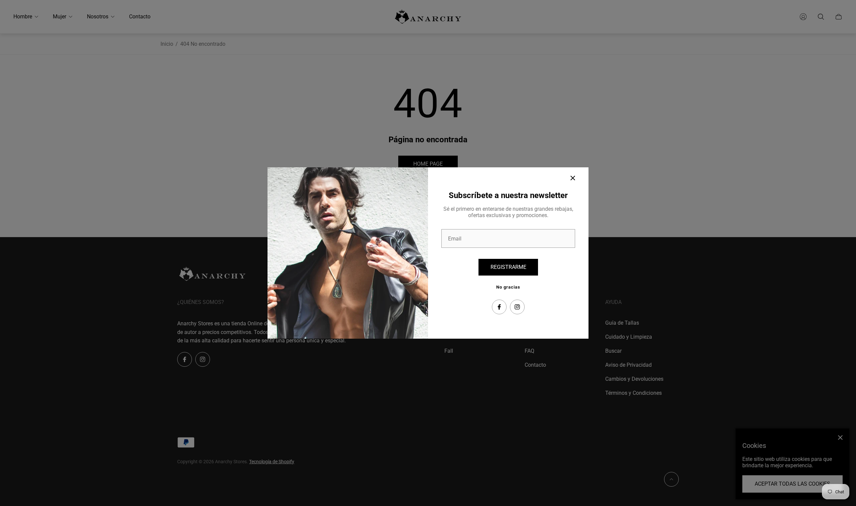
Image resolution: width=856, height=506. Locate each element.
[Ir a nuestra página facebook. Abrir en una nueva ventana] (499, 307)
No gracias (508, 287)
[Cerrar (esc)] (572, 178)
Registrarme (508, 267)
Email (454, 239)
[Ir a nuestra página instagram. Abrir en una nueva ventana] (517, 307)
